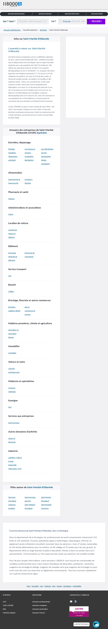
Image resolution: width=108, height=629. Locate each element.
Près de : (67, 21)
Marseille (35, 586)
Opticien (11, 199)
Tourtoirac (45, 509)
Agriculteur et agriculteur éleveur (13, 333)
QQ (9, 21)
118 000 (79, 608)
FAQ (4, 609)
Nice (53, 586)
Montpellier (77, 586)
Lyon (41, 586)
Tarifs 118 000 (8, 606)
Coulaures (12, 505)
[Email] (71, 601)
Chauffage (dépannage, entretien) (13, 156)
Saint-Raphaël (46, 505)
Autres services (13, 423)
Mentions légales (9, 613)
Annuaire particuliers (40, 609)
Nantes (59, 586)
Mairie (10, 214)
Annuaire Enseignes (45, 14)
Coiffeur (11, 292)
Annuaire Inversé (97, 14)
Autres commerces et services (30, 311)
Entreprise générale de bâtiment (12, 256)
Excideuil (11, 509)
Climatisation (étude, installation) (46, 160)
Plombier (11, 149)
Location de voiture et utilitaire (12, 233)
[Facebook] (75, 601)
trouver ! (97, 21)
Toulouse (47, 586)
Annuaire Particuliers (72, 14)
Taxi (9, 276)
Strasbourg (67, 586)
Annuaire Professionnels (16, 14)
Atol (9, 407)
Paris (28, 586)
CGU (4, 602)
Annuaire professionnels (41, 602)
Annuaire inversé (38, 613)
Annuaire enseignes (39, 606)
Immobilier (12, 353)
